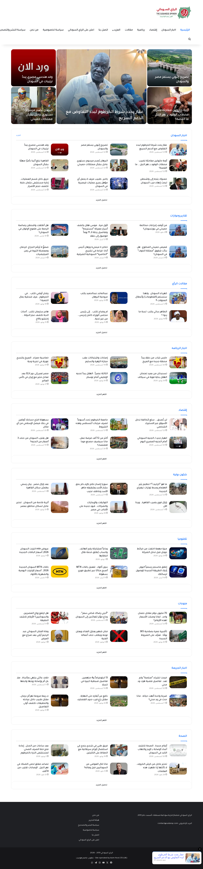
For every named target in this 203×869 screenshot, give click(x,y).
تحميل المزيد (101, 200)
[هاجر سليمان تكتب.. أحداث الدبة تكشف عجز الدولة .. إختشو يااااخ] (59, 316)
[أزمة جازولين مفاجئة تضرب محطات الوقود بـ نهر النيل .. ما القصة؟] (169, 105)
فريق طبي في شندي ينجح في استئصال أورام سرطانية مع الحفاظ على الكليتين (92, 750)
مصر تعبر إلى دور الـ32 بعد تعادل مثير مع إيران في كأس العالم (34, 377)
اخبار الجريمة (179, 668)
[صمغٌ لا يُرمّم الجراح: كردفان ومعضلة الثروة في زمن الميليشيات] (59, 252)
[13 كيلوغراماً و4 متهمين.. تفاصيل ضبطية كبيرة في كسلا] (119, 682)
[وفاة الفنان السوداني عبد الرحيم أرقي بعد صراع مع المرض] (59, 636)
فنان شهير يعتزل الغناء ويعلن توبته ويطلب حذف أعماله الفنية (92, 635)
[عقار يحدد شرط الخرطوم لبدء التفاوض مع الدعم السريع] (101, 86)
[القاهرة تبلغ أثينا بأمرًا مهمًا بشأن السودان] (59, 165)
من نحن (34, 30)
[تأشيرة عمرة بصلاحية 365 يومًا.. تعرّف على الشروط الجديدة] (178, 636)
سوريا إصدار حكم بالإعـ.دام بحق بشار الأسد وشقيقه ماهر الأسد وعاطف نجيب (92, 488)
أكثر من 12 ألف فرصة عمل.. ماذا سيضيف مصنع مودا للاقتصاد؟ (93, 442)
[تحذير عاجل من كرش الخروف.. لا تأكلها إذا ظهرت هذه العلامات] (178, 769)
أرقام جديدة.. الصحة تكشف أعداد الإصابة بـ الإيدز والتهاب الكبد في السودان (152, 750)
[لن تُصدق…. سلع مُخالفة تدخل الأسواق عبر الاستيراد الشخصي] (178, 424)
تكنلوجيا (182, 539)
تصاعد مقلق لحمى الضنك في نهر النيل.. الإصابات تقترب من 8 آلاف (33, 768)
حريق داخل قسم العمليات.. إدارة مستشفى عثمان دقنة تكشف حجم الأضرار (34, 183)
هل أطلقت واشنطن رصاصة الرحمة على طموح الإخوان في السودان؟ (33, 229)
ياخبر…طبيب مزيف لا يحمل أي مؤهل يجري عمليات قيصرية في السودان (92, 183)
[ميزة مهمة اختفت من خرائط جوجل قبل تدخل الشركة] (178, 553)
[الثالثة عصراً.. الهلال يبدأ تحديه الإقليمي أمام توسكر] (119, 378)
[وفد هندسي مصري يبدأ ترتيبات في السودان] (33, 67)
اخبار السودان (168, 30)
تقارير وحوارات (178, 216)
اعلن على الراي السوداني (81, 30)
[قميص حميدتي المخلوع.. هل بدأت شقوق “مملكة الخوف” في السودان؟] (178, 252)
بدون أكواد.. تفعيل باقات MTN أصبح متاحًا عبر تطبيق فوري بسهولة (92, 571)
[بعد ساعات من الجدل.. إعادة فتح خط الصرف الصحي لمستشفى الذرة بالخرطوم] (59, 750)
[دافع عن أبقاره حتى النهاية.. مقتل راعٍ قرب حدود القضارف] (119, 700)
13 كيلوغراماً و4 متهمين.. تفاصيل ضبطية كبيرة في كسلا (94, 681)
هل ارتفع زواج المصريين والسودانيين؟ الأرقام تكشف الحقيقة (34, 617)
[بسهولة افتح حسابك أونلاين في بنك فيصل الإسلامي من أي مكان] (59, 424)
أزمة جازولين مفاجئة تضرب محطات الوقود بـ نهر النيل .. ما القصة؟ (170, 115)
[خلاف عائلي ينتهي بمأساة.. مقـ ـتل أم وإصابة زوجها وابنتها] (59, 682)
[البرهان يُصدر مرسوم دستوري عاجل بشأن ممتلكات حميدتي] (33, 105)
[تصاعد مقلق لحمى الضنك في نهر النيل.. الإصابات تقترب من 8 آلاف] (59, 769)
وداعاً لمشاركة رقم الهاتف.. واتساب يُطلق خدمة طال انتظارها (93, 552)
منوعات (182, 603)
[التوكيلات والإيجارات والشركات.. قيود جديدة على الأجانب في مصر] (119, 507)
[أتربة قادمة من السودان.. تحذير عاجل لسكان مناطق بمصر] (59, 507)
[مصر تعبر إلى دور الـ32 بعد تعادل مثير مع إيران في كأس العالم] (59, 378)
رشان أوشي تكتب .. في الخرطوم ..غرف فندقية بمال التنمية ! (34, 297)
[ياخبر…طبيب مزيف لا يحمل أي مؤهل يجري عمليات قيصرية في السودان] (119, 184)
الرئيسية (185, 30)
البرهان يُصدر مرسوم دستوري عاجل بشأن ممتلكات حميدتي (39, 115)
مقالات (129, 30)
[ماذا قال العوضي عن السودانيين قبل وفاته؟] (119, 769)
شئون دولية (180, 474)
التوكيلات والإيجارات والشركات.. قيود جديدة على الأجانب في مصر (93, 506)
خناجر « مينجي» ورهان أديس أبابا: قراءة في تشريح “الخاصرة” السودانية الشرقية (92, 251)
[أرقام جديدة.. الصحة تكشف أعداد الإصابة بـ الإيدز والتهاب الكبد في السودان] (178, 750)
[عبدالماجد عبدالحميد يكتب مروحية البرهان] (119, 298)
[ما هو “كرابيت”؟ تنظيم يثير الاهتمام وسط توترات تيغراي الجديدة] (178, 489)
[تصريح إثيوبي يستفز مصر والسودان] (169, 67)
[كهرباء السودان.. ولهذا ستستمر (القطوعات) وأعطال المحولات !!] (178, 298)
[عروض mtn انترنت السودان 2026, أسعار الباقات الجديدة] (59, 553)
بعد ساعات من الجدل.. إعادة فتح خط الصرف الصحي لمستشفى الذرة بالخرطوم (34, 750)
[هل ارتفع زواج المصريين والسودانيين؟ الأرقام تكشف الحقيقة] (59, 618)
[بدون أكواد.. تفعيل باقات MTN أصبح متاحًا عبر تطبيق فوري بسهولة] (119, 572)
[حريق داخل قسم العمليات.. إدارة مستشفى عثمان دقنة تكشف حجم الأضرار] (59, 184)
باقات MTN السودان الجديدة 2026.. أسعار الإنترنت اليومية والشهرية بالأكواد (34, 571)
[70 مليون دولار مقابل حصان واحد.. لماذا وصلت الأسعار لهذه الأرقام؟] (178, 618)
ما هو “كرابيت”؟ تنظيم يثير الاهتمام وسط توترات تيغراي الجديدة (152, 488)
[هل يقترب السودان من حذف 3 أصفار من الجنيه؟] (59, 443)
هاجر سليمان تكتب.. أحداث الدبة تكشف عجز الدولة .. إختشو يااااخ (35, 315)
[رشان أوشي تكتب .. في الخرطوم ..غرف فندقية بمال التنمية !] (59, 298)
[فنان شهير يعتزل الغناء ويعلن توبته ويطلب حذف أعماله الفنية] (119, 636)
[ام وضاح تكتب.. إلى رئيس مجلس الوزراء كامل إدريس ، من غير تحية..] (119, 316)
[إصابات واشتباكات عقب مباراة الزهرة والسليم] (119, 362)
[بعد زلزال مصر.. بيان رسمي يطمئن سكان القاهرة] (59, 489)
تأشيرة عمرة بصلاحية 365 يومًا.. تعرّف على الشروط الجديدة (153, 635)
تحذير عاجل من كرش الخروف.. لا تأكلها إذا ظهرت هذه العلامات (151, 768)
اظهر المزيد (101, 395)
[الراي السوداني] (174, 12)
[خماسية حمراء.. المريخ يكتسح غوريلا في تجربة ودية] (59, 362)
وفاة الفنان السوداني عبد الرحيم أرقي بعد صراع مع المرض (35, 635)
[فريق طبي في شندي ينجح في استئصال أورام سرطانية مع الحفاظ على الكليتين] (119, 750)
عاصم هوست (82, 858)
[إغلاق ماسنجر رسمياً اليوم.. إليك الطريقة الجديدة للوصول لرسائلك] (178, 572)
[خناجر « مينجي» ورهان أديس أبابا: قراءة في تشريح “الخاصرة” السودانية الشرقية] (119, 252)
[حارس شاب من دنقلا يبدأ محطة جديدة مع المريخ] (178, 362)
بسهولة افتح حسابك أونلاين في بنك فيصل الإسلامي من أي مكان (32, 424)
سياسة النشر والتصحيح (88, 825)
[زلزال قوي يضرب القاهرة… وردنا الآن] (178, 507)
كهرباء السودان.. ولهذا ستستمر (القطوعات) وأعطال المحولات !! (151, 297)
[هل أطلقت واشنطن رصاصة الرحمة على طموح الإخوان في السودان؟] (59, 230)
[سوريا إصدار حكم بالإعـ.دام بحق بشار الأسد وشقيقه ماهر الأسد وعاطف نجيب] (119, 489)
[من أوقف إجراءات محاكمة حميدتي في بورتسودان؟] (178, 230)
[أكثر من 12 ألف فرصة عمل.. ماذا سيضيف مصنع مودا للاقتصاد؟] (119, 443)
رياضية (141, 30)
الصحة (183, 736)
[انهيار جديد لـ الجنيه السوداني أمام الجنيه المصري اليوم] (178, 443)
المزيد (117, 30)
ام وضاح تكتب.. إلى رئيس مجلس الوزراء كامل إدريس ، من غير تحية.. (93, 315)
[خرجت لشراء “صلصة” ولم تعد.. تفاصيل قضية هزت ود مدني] (178, 682)
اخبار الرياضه (179, 348)
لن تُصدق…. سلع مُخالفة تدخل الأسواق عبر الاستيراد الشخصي (151, 424)
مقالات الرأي (179, 283)
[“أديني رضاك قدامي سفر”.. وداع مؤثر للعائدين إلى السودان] (119, 618)
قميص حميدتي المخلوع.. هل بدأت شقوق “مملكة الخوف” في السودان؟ (152, 251)
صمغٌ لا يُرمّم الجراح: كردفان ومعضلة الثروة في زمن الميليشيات (34, 251)
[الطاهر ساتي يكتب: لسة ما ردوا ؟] (178, 316)
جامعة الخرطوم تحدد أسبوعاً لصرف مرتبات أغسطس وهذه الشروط (92, 424)
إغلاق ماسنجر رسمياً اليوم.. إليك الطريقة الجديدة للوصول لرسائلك (151, 571)
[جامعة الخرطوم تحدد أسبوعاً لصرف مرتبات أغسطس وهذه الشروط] (119, 424)
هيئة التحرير (94, 820)
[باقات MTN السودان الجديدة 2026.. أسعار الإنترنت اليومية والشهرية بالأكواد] (59, 572)
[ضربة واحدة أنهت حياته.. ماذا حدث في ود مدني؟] (178, 700)
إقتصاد (153, 30)
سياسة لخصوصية (53, 30)
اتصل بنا (103, 30)
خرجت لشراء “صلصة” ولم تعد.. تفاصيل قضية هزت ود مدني (152, 681)
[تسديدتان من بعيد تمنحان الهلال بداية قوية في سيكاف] (178, 378)
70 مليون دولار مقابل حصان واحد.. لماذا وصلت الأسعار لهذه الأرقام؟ (152, 617)
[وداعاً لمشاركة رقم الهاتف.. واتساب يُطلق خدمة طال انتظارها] (119, 553)
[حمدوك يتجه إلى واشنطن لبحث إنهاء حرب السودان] (178, 184)
